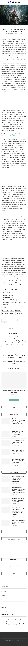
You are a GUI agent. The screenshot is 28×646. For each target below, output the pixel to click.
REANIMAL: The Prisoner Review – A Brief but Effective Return (18, 500)
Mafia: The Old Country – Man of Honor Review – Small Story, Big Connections (18, 479)
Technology (4, 611)
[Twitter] (12, 635)
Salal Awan (10, 33)
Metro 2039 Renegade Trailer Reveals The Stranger (18, 442)
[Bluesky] (19, 635)
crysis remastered (12, 319)
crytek (19, 319)
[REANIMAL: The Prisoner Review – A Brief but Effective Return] (5, 501)
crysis (3, 319)
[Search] (26, 2)
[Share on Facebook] (18, 328)
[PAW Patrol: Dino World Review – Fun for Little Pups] (5, 523)
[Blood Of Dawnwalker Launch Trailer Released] (5, 452)
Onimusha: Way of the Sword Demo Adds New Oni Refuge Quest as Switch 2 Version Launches (19, 462)
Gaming (3, 599)
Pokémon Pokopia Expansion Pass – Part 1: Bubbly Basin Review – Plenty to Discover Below (18, 490)
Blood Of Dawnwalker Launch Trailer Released (18, 451)
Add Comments (14, 400)
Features (3, 595)
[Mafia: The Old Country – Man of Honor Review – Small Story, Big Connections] (14, 380)
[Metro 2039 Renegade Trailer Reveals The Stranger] (5, 443)
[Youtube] (16, 635)
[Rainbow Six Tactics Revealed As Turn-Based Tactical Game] (5, 434)
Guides (3, 603)
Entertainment (5, 592)
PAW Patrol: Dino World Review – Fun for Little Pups (18, 522)
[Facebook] (9, 635)
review (4, 322)
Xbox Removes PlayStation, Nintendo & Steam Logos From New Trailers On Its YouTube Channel (18, 422)
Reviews (3, 607)
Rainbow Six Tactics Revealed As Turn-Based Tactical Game (18, 433)
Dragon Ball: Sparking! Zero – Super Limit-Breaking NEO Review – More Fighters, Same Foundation (18, 511)
